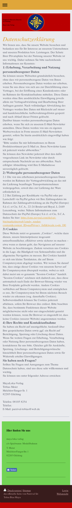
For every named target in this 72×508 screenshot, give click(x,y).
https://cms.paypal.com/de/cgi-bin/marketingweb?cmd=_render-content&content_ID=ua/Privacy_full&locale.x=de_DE (34, 221)
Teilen (13, 470)
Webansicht (62, 493)
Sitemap (27, 490)
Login (65, 490)
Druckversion (14, 490)
